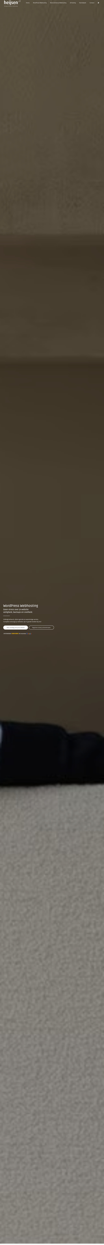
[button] (18, 633)
